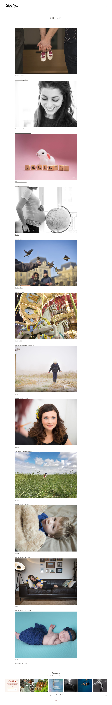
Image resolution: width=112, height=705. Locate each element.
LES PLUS (89, 6)
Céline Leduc (60, 695)
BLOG (82, 6)
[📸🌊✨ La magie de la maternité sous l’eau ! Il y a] (71, 685)
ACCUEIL (53, 6)
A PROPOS (61, 6)
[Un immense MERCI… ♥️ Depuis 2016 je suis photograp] (12, 685)
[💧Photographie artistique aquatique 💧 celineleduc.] (56, 685)
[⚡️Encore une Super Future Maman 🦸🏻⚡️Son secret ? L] (85, 685)
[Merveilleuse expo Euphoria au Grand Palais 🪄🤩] (27, 685)
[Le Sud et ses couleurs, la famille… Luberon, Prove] (41, 685)
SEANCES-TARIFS (72, 6)
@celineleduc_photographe (56, 676)
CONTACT (98, 6)
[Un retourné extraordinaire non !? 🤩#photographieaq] (100, 685)
